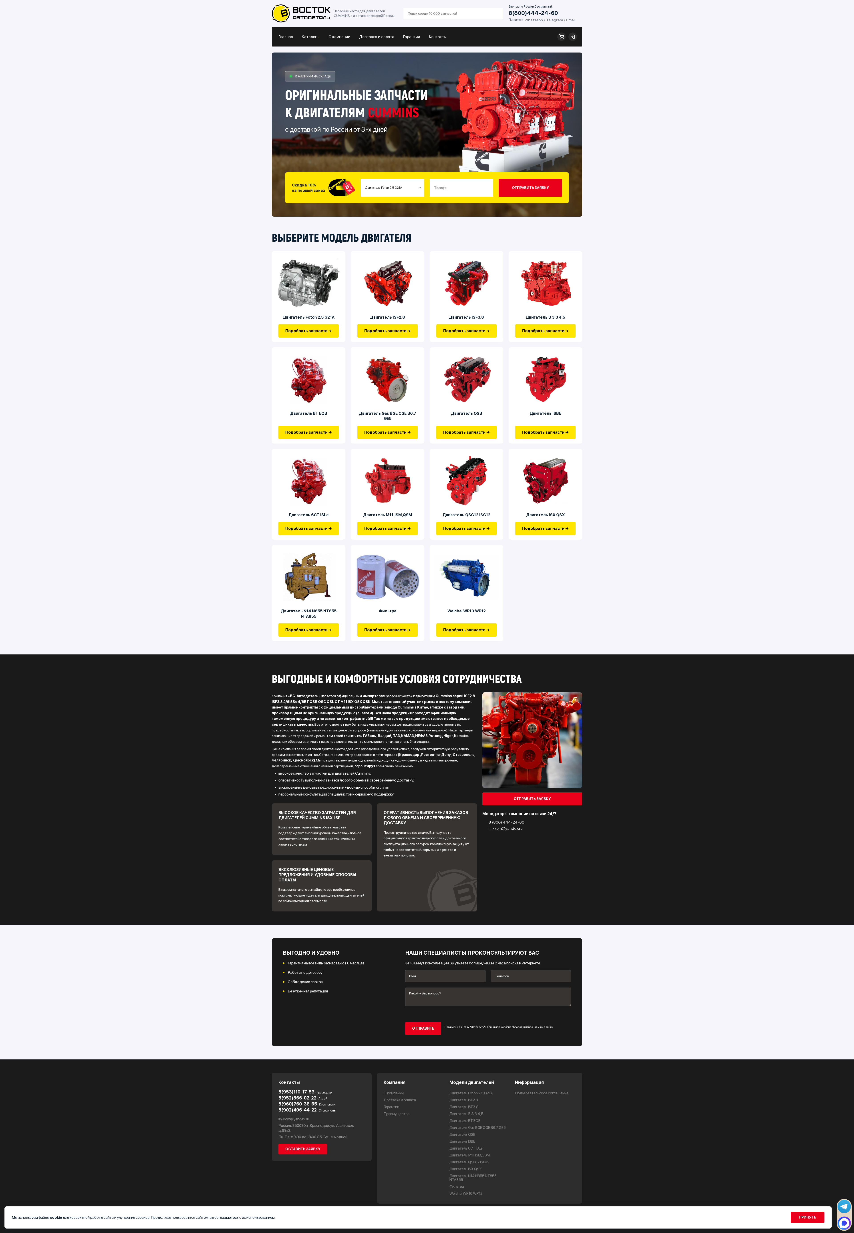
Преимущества (396, 1114)
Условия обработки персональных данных (527, 1027)
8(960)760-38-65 (306, 1104)
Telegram (554, 20)
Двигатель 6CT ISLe (308, 514)
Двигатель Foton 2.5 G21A (308, 317)
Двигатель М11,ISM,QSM (387, 514)
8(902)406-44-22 (306, 1110)
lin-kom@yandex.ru (293, 1119)
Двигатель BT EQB (308, 413)
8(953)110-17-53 (305, 1092)
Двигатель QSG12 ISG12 (466, 514)
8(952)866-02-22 (302, 1098)
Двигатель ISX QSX (545, 514)
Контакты (438, 36)
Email (571, 20)
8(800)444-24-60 (533, 13)
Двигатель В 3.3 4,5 (545, 317)
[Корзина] (561, 36)
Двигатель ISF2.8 (387, 317)
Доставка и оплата (376, 36)
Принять (807, 1217)
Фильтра (388, 611)
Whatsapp (533, 20)
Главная (285, 36)
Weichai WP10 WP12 (466, 611)
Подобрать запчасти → (308, 330)
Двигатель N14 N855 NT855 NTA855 (308, 613)
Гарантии (411, 36)
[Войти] (572, 36)
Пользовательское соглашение (541, 1093)
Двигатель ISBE (545, 413)
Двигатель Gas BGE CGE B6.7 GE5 (387, 416)
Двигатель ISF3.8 (466, 317)
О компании (339, 36)
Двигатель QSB (466, 413)
